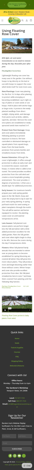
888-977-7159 (21, 401)
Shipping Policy (17, 361)
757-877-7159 (20, 398)
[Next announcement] (29, 5)
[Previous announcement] (4, 5)
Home (17, 338)
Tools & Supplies (17, 348)
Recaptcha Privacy (16, 465)
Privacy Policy (20, 462)
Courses (17, 352)
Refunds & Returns (17, 366)
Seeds (17, 343)
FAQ (17, 357)
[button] (2, 20)
